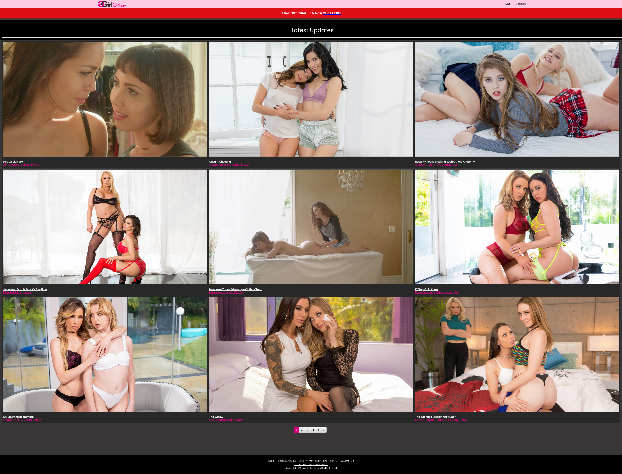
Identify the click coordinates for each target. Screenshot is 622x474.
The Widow (216, 417)
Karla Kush (235, 420)
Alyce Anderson (447, 165)
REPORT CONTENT (331, 461)
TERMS (301, 461)
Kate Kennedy (425, 292)
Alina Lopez (11, 165)
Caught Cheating (220, 162)
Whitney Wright (447, 292)
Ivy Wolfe (235, 292)
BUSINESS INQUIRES (287, 461)
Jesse (27, 292)
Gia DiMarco (218, 420)
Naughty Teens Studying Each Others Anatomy (445, 162)
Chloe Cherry (424, 165)
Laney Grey (458, 420)
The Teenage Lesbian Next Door (435, 417)
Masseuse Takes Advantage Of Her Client (235, 289)
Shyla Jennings (220, 165)
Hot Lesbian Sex (13, 162)
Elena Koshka (218, 292)
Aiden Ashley (33, 420)
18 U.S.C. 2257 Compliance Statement (311, 464)
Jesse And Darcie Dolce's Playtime (25, 289)
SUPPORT (272, 461)
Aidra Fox (442, 420)
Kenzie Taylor (424, 420)
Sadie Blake (240, 165)
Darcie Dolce (12, 292)
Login (508, 3)
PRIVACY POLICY (313, 461)
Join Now (521, 3)
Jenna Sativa (30, 165)
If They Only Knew (426, 289)
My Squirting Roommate (18, 417)
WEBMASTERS (347, 461)
